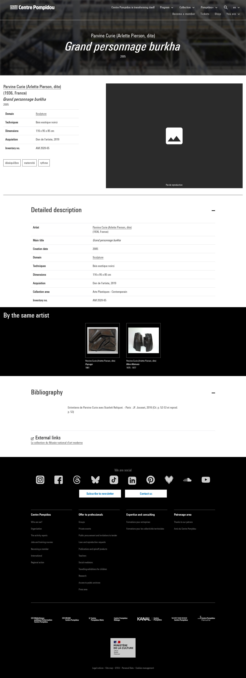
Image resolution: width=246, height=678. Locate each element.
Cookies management (145, 668)
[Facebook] (58, 481)
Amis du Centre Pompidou (185, 528)
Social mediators (86, 562)
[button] (123, 210)
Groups (82, 522)
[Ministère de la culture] (123, 648)
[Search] (225, 7)
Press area (83, 589)
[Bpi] (44, 621)
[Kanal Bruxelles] (152, 621)
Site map (109, 668)
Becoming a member (40, 549)
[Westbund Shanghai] (182, 621)
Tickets (204, 14)
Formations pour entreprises (138, 522)
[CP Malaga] (123, 621)
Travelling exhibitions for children (93, 569)
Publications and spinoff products (93, 549)
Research (83, 575)
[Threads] (77, 481)
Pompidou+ (207, 7)
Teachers (82, 555)
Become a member (185, 14)
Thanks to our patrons (183, 522)
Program (165, 7)
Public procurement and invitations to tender (98, 535)
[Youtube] (206, 481)
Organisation (36, 528)
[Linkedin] (132, 481)
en (235, 7)
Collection (185, 7)
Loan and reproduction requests (92, 542)
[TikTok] (114, 481)
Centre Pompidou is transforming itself (134, 7)
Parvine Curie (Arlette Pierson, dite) (32, 86)
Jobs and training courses (42, 542)
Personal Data (128, 668)
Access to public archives (89, 582)
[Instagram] (40, 481)
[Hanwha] (206, 621)
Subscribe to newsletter (100, 493)
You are (231, 14)
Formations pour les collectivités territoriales (145, 528)
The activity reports (39, 535)
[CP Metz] (99, 621)
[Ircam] (73, 621)
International (36, 555)
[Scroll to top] (238, 670)
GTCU (117, 668)
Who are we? (36, 522)
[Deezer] (169, 481)
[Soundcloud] (187, 481)
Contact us (146, 493)
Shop (219, 14)
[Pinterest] (150, 481)
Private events (85, 528)
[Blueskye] (95, 481)
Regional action (37, 562)
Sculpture (41, 113)
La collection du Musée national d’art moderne (57, 442)
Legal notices (98, 668)
